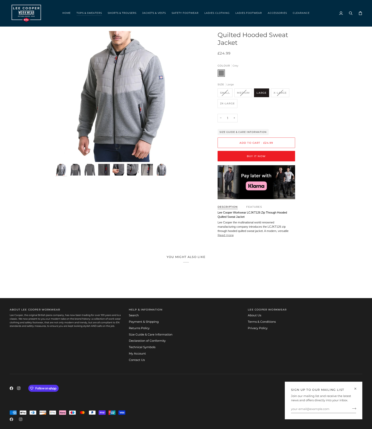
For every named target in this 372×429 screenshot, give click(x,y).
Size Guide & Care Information (243, 132)
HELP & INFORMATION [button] (146, 309)
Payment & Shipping (144, 321)
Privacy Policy (258, 328)
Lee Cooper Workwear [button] (267, 309)
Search (134, 315)
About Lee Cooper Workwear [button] (35, 309)
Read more (226, 235)
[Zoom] (120, 96)
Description (228, 206)
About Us (254, 315)
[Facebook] (11, 388)
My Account (137, 353)
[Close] (357, 389)
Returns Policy (139, 328)
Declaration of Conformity (147, 341)
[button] (89, 13)
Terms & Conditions (262, 321)
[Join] (353, 408)
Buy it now (256, 156)
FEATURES (254, 206)
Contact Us (137, 360)
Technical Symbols (142, 347)
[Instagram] (19, 388)
